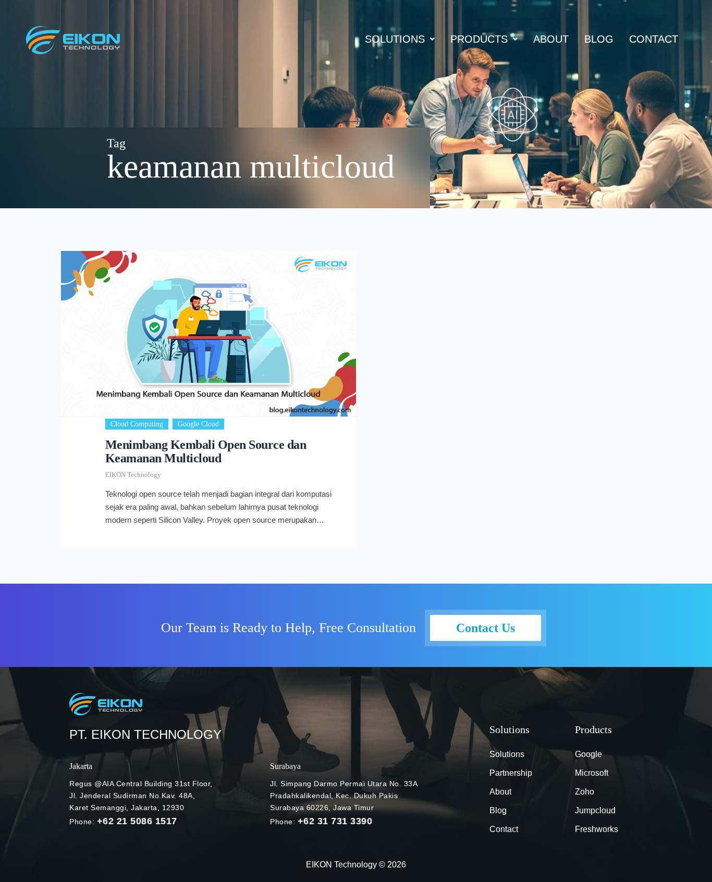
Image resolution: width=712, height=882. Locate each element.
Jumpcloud (595, 810)
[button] (400, 39)
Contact (653, 39)
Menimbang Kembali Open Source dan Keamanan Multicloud (205, 451)
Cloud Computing (137, 424)
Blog (498, 810)
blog (598, 39)
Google (588, 754)
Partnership (510, 772)
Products (479, 39)
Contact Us (485, 628)
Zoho (584, 791)
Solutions (395, 39)
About (551, 39)
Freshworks (596, 829)
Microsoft (591, 772)
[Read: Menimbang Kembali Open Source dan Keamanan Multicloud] (208, 334)
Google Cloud (198, 424)
